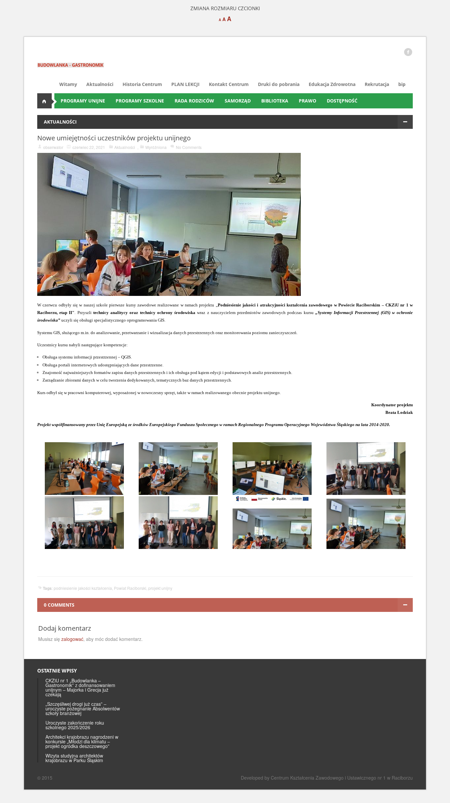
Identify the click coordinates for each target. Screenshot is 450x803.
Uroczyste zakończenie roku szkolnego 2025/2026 (74, 725)
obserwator (53, 147)
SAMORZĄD (238, 101)
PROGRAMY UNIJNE (83, 101)
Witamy (68, 84)
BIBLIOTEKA (274, 101)
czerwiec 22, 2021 (88, 147)
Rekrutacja (377, 84)
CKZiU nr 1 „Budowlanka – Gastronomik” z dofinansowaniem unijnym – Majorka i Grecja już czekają (80, 687)
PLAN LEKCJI (185, 84)
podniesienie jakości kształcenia (83, 588)
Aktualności (99, 84)
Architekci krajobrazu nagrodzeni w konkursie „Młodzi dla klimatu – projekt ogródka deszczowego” (81, 741)
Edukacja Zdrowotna (332, 84)
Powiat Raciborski (130, 588)
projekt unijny (160, 588)
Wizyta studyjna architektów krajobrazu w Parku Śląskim (74, 757)
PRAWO (307, 101)
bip (402, 84)
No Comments (189, 147)
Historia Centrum (142, 84)
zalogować (72, 639)
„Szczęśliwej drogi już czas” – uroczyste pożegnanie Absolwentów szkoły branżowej (82, 708)
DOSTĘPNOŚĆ (342, 101)
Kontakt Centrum (229, 84)
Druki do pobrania (278, 84)
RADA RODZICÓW (194, 101)
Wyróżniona (156, 147)
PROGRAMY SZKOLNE (140, 101)
